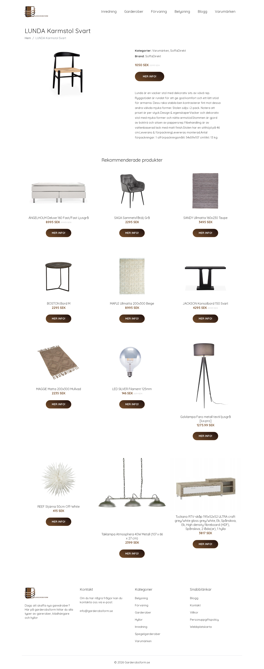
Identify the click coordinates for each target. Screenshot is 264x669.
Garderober (133, 11)
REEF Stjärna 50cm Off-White (58, 506)
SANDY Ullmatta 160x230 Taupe (205, 218)
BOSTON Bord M (58, 303)
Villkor (194, 612)
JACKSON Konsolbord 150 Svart (205, 303)
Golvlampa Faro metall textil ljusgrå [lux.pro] (205, 419)
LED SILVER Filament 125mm (132, 389)
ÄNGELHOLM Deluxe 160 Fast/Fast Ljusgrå (59, 218)
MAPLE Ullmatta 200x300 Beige (132, 303)
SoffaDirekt (178, 50)
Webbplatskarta (201, 627)
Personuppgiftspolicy (204, 619)
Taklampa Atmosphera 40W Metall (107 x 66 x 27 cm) (132, 536)
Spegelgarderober (147, 634)
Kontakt (195, 605)
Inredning (109, 11)
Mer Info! (149, 76)
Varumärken (225, 11)
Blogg (202, 11)
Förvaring (159, 11)
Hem (28, 38)
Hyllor (139, 619)
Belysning (182, 11)
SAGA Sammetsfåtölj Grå (132, 218)
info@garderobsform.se (96, 611)
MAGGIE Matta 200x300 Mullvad (58, 389)
